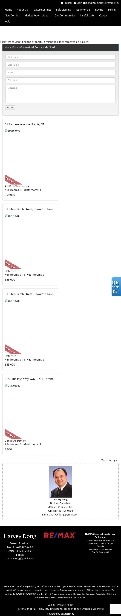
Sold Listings (63, 9)
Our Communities (65, 15)
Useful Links (87, 15)
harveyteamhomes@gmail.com (102, 2)
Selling (112, 9)
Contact (104, 15)
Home (8, 9)
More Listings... (110, 460)
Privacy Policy (65, 604)
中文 (7, 21)
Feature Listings (42, 9)
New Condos (12, 15)
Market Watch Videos (37, 15)
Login (79, 2)
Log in (51, 604)
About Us (22, 9)
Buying (99, 9)
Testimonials (83, 9)
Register (68, 2)
